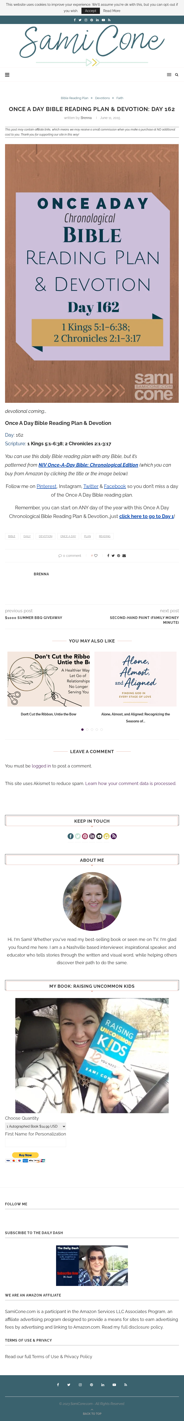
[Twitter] (78, 837)
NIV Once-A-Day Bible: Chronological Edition (88, 465)
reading (104, 536)
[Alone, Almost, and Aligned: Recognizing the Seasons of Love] (135, 679)
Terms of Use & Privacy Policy (62, 1356)
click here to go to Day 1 (146, 516)
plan (87, 536)
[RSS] (114, 837)
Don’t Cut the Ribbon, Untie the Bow (48, 714)
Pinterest (47, 486)
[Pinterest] (85, 837)
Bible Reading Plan (74, 98)
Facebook (115, 486)
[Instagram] (106, 837)
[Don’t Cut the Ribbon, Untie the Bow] (48, 679)
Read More (111, 10)
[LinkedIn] (92, 837)
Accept (90, 11)
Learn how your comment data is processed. (130, 783)
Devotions (102, 98)
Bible (11, 536)
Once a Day (68, 536)
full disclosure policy (142, 1327)
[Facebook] (71, 837)
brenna (86, 118)
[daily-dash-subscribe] (92, 1265)
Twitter (90, 486)
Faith (119, 98)
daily (27, 536)
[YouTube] (99, 837)
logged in (41, 765)
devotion (45, 536)
